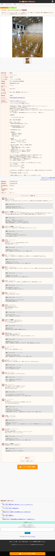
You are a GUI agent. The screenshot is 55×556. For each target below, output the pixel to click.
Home (10, 541)
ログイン (52, 1)
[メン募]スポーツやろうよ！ (27, 1)
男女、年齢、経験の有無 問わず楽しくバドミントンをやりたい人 (18, 504)
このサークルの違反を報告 (48, 177)
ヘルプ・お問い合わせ (23, 541)
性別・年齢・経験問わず (8, 515)
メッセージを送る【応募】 (27, 467)
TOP (2, 4)
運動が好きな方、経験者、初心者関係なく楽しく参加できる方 (17, 511)
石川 (15, 4)
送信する (27, 532)
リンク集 (15, 541)
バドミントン (8, 4)
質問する (27, 458)
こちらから (33, 536)
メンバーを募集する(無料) (35, 541)
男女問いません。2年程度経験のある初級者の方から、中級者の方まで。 (19, 519)
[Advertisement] (27, 67)
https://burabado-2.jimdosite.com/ (17, 97)
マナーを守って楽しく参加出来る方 (11, 508)
